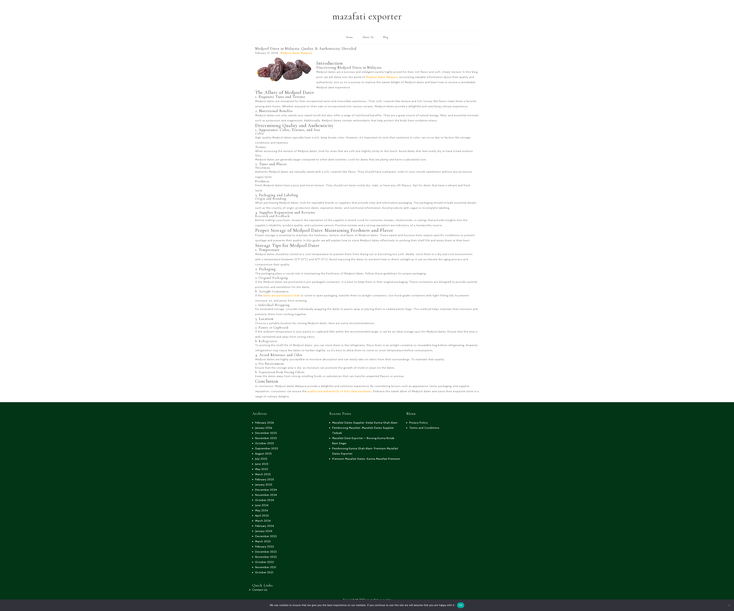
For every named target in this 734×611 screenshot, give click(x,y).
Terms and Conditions (424, 428)
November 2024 (266, 495)
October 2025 (264, 443)
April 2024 (262, 515)
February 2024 (264, 526)
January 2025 (263, 484)
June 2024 (262, 505)
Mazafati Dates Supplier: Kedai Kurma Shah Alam (365, 422)
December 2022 (266, 551)
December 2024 (266, 489)
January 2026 (263, 428)
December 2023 (266, 536)
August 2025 (263, 453)
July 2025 (261, 458)
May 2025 (261, 469)
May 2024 (261, 510)
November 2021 (265, 567)
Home (349, 37)
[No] (729, 605)
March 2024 (263, 520)
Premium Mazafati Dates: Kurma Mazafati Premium (366, 458)
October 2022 (264, 562)
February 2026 (264, 422)
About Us (368, 37)
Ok (460, 605)
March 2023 (263, 541)
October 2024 (264, 500)
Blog (385, 37)
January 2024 (263, 531)
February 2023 (264, 546)
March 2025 (263, 474)
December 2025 (266, 433)
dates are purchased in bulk (281, 295)
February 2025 (264, 479)
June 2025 (262, 464)
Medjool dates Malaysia (296, 53)
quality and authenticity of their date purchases (340, 391)
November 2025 (266, 438)
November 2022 (266, 557)
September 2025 (266, 448)
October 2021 (264, 572)
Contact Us (260, 589)
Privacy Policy (418, 422)
